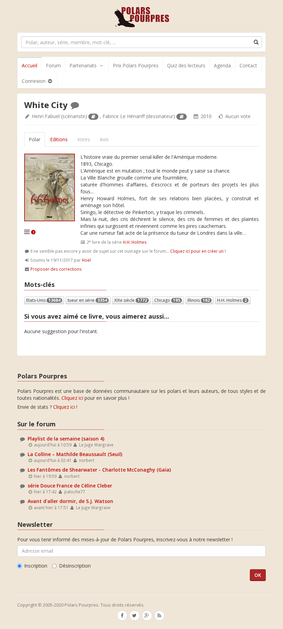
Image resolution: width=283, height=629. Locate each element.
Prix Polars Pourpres (135, 65)
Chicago (167, 300)
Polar (34, 139)
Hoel (86, 260)
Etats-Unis (43, 300)
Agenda (222, 65)
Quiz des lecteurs (186, 65)
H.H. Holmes (135, 242)
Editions (59, 139)
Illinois (198, 300)
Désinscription (75, 565)
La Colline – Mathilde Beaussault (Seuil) (75, 454)
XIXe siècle (130, 300)
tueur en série (87, 300)
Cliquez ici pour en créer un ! (198, 251)
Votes (83, 139)
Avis (104, 139)
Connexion (34, 81)
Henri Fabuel (46, 116)
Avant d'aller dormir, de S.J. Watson (70, 501)
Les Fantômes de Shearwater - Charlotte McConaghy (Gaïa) (99, 469)
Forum (53, 65)
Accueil (29, 65)
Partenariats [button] (83, 65)
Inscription (35, 565)
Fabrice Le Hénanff (124, 116)
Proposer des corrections (56, 269)
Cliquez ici (72, 398)
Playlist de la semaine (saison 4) (66, 438)
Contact (248, 65)
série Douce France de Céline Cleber (70, 485)
